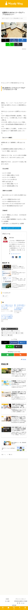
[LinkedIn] (20, 257)
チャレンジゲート (6, 330)
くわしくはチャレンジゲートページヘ (11, 228)
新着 (10, 275)
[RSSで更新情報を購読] (20, 354)
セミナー (5, 335)
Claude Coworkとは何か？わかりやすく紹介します (18, 273)
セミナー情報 (20, 333)
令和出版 (14, 605)
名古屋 (10, 335)
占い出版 (7, 601)
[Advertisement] (14, 65)
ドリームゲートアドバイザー (9, 333)
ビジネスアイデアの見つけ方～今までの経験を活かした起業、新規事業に (7, 316)
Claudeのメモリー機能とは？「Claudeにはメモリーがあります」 (18, 268)
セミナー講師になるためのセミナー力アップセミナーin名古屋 (7, 307)
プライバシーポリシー (20, 599)
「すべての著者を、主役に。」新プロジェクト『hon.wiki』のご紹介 (18, 280)
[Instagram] (16, 257)
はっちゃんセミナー (15, 253)
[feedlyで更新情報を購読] (7, 354)
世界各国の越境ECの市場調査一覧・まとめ (20, 602)
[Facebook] (13, 257)
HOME (7, 599)
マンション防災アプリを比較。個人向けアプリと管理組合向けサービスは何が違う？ (18, 286)
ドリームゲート (16, 330)
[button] (18, 44)
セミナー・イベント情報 (13, 328)
